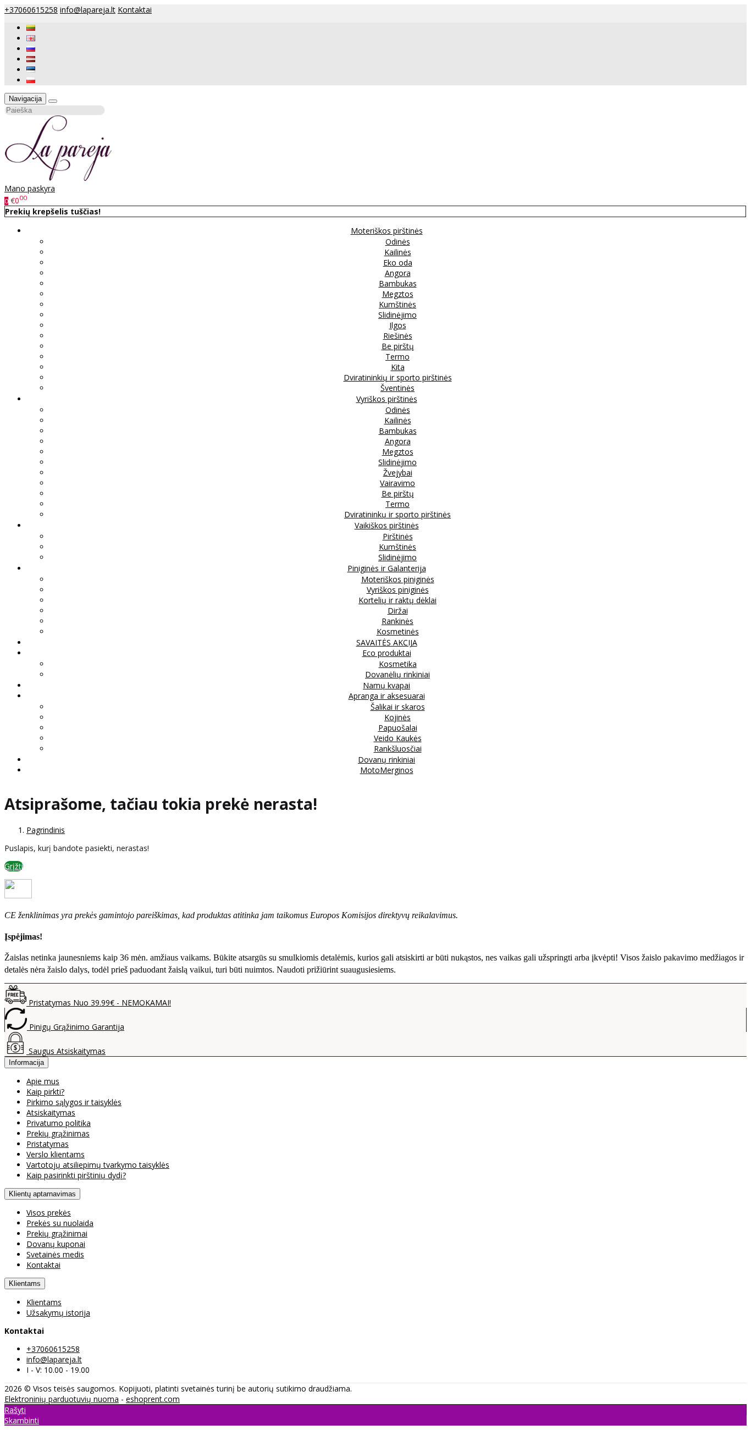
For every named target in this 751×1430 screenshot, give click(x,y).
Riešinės (397, 335)
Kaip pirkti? (45, 1091)
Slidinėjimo (397, 315)
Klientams (25, 1283)
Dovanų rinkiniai (386, 759)
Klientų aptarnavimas (42, 1194)
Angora (398, 273)
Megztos (397, 294)
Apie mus (42, 1081)
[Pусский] (30, 49)
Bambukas (398, 283)
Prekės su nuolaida (59, 1223)
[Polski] (30, 80)
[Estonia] (30, 70)
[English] (30, 38)
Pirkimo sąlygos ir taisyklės (74, 1102)
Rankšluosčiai (398, 748)
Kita (398, 367)
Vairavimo (397, 483)
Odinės (397, 241)
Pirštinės (398, 536)
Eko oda (397, 262)
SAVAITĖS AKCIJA (386, 642)
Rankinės (397, 621)
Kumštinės (397, 304)
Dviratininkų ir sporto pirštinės (397, 514)
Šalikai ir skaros (398, 707)
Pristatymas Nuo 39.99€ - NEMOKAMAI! (98, 1002)
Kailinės (397, 252)
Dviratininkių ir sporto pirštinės (398, 377)
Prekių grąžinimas (58, 1133)
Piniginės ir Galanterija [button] (386, 568)
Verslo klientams (55, 1154)
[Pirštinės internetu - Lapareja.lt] (58, 178)
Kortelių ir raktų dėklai (397, 600)
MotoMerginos (386, 770)
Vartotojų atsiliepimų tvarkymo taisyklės (97, 1165)
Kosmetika (398, 664)
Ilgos (397, 325)
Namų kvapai (386, 685)
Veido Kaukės (398, 738)
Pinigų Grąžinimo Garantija (75, 1027)
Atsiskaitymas (50, 1112)
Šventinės (397, 388)
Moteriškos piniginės (397, 579)
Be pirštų (398, 346)
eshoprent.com (153, 1399)
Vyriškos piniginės (398, 589)
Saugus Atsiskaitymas (66, 1051)
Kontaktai (135, 9)
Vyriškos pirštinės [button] (386, 399)
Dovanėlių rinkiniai (397, 674)
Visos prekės (48, 1212)
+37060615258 (31, 9)
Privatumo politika (58, 1123)
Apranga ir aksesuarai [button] (387, 696)
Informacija (26, 1062)
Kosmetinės (398, 631)
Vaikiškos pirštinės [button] (387, 525)
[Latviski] (30, 59)
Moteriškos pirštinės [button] (387, 230)
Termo (397, 356)
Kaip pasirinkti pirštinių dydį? (76, 1175)
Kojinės (397, 717)
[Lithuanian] (30, 28)
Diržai (398, 610)
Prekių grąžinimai (56, 1233)
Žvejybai (397, 472)
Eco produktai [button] (386, 653)
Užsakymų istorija (58, 1312)
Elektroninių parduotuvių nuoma (61, 1399)
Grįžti (13, 866)
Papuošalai (397, 727)
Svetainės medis (55, 1254)
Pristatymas (47, 1144)
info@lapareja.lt (87, 9)
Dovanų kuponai (55, 1244)
